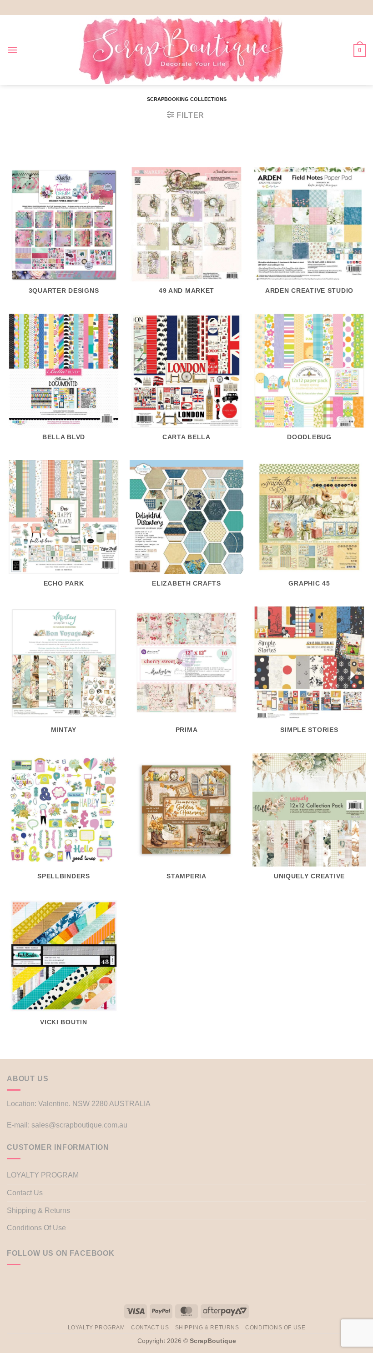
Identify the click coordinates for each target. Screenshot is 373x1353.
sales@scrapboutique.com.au (79, 1125)
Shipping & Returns (38, 1210)
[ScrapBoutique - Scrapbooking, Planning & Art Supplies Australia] (181, 50)
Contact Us (25, 1193)
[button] (12, 50)
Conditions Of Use (36, 1228)
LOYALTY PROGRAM (43, 1175)
